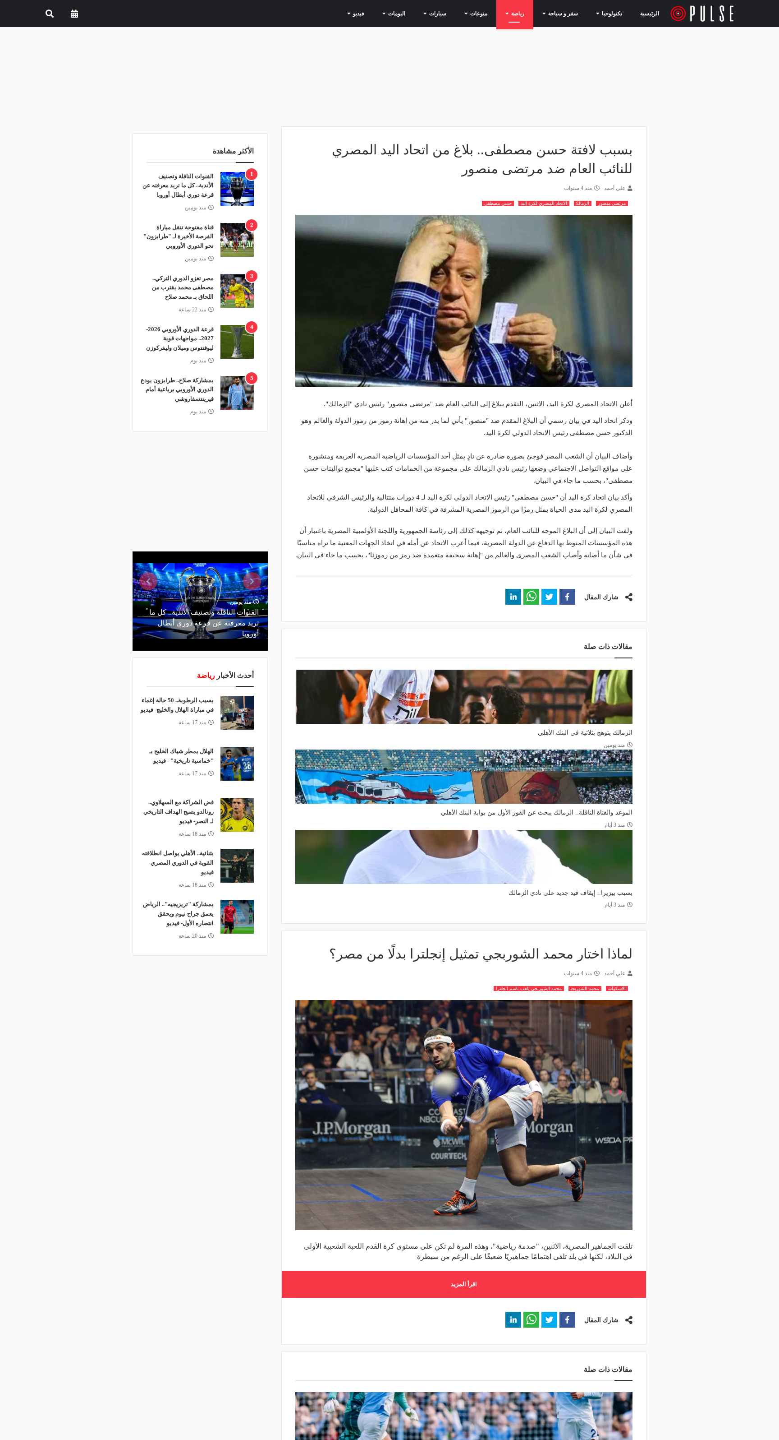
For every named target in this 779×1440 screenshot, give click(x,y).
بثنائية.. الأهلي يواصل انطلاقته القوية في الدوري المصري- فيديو (178, 862)
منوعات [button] (490, 13)
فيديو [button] (381, 13)
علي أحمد (614, 188)
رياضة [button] (525, 13)
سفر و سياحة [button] (566, 13)
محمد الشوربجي (585, 988)
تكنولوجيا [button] (610, 13)
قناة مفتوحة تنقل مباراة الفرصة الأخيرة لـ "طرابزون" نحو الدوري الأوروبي (178, 237)
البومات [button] (416, 13)
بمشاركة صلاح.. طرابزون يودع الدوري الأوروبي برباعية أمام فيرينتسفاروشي (177, 390)
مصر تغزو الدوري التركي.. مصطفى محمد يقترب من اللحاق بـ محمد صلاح (183, 288)
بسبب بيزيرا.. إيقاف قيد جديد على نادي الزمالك (570, 892)
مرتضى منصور (612, 203)
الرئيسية (651, 13)
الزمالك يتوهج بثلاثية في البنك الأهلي (585, 732)
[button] (567, 597)
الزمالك (582, 203)
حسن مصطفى (498, 203)
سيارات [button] (453, 13)
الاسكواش (617, 988)
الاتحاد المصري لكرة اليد (544, 203)
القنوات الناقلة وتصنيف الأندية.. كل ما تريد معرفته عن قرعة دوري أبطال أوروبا (178, 186)
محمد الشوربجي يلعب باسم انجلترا (529, 988)
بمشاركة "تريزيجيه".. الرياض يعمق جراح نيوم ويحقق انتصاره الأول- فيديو (178, 913)
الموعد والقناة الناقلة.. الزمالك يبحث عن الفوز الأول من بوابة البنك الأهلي (536, 812)
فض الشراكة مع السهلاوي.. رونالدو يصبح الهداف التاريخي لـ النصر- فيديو (178, 811)
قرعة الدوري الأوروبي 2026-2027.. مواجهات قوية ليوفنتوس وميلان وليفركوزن (180, 339)
